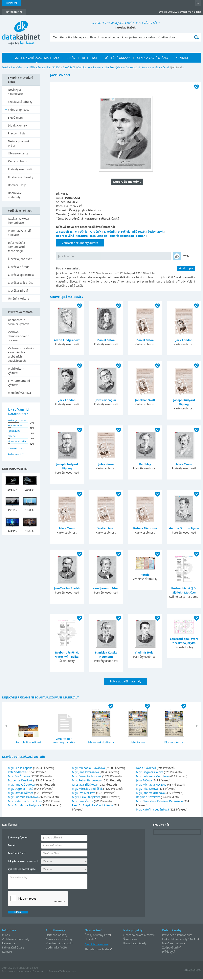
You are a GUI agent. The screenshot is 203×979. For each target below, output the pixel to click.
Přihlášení (11, 3)
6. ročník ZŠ (69, 67)
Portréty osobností (20, 169)
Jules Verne (106, 464)
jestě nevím (14, 430)
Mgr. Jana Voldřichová (151, 793)
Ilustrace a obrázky (20, 177)
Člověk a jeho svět (20, 259)
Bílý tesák (139, 231)
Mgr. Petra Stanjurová (87, 780)
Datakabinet (8, 67)
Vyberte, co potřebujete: (22, 869)
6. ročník (81, 231)
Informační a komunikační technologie (16, 247)
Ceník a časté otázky (59, 939)
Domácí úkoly (17, 185)
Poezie (145, 575)
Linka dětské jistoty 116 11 (179, 939)
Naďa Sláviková (146, 768)
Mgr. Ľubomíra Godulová (152, 776)
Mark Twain (184, 464)
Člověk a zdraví (18, 290)
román (140, 236)
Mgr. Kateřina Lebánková (153, 809)
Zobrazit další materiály (125, 681)
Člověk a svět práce (20, 282)
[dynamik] (177, 256)
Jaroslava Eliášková (85, 784)
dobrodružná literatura (72, 236)
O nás (6, 935)
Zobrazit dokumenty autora (80, 243)
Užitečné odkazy (56, 935)
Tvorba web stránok (13, 971)
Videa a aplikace (18, 109)
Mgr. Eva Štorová (19, 776)
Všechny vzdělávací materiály (33, 67)
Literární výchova (114, 67)
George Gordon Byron (184, 528)
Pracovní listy (16, 133)
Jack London (98, 236)
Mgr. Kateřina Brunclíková (25, 801)
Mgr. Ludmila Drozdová (23, 797)
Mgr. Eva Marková (84, 793)
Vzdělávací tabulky (20, 102)
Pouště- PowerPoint (28, 742)
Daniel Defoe (106, 340)
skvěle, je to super (17, 420)
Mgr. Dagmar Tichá (21, 789)
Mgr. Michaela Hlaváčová (89, 768)
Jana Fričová (144, 780)
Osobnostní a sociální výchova (18, 322)
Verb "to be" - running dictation (64, 740)
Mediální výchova (19, 393)
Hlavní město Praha (101, 742)
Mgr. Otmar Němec (21, 793)
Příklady (167, 951)
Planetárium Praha (97, 949)
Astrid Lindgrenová (67, 340)
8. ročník (110, 231)
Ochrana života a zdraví (139, 935)
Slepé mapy (15, 117)
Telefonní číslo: (17, 853)
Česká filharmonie (96, 944)
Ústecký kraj (138, 742)
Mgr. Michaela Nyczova (151, 784)
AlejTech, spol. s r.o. (66, 971)
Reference (8, 943)
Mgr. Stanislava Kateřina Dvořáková (160, 801)
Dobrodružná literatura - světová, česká (147, 67)
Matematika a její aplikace (19, 233)
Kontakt (7, 951)
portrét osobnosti (121, 236)
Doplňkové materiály (15, 195)
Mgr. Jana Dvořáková (86, 772)
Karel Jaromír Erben (106, 588)
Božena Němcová (145, 528)
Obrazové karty (18, 153)
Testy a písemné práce (18, 143)
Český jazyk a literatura (90, 67)
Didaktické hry (17, 125)
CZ (197, 3)
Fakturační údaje (13, 947)
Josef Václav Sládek (67, 588)
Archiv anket (14, 454)
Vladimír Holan (145, 652)
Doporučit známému (127, 182)
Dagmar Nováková (148, 797)
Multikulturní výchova (16, 371)
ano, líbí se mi (15, 425)
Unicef (89, 939)
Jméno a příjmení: (18, 837)
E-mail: (12, 845)
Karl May (145, 464)
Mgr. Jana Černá (83, 801)
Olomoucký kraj (174, 742)
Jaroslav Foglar (106, 400)
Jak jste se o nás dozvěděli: (23, 861)
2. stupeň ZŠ (64, 231)
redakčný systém (35, 971)
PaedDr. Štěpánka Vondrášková (93, 805)
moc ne (11, 435)
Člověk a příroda (19, 267)
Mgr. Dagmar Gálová (150, 772)
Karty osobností (18, 161)
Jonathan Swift (145, 400)
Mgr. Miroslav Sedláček (87, 789)
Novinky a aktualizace (15, 92)
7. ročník (95, 231)
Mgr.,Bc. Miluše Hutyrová (25, 805)
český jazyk (156, 231)
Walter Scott (106, 528)
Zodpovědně (170, 947)
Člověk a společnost (21, 275)
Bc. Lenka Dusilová (20, 780)
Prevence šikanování (175, 935)
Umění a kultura (18, 298)
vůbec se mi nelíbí (17, 441)
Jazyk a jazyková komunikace (18, 221)
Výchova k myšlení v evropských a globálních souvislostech (21, 354)
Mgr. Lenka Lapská (20, 768)
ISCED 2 (56, 67)
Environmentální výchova (19, 383)
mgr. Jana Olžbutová (21, 784)
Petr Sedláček (17, 772)
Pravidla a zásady (134, 943)
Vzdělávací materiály (15, 939)
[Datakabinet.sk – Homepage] (21, 31)
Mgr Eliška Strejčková (86, 797)
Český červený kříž (97, 935)
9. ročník (124, 231)
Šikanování (130, 939)
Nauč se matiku (172, 943)
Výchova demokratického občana (18, 336)
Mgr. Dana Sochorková (87, 776)
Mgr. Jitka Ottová (147, 789)
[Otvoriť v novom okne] (192, 971)
